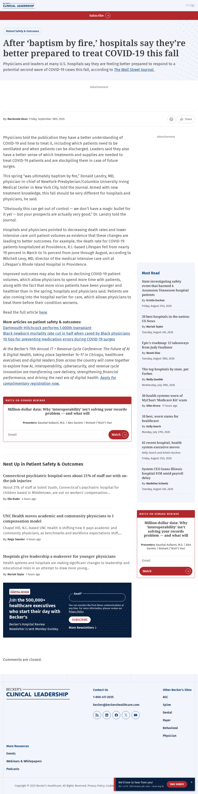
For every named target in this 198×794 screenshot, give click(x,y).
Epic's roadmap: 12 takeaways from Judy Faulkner (165, 345)
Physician (169, 736)
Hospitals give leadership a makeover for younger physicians (59, 556)
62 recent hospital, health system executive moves (162, 444)
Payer (167, 720)
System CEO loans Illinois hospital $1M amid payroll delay (162, 473)
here (43, 312)
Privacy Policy (76, 611)
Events (11, 753)
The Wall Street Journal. (134, 69)
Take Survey (177, 784)
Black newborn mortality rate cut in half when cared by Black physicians (66, 333)
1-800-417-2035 (103, 697)
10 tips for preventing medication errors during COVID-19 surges (59, 339)
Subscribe (96, 15)
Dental (167, 712)
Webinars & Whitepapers (24, 761)
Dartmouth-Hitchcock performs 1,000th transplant (47, 327)
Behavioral (170, 728)
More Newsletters (81, 627)
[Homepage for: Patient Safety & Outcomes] (38, 693)
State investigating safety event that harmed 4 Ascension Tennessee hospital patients (165, 288)
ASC (165, 697)
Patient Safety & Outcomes (22, 31)
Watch (116, 434)
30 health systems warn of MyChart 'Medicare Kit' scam (164, 397)
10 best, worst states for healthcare (160, 418)
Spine (167, 705)
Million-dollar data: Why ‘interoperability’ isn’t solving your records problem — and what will (67, 411)
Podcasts (12, 769)
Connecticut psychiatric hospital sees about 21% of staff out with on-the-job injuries (65, 478)
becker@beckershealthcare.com (116, 705)
